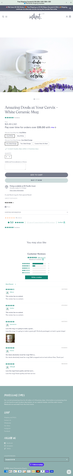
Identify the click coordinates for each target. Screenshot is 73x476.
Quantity (8, 153)
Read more (8, 202)
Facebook (7, 431)
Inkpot (12, 468)
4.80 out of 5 (41, 258)
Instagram (7, 428)
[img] (10, 289)
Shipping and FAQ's (10, 417)
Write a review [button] (36, 277)
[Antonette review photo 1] (10, 338)
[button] (9, 118)
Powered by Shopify (20, 468)
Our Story (7, 426)
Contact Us (7, 420)
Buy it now (36, 180)
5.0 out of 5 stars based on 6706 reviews (41, 222)
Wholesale (7, 423)
